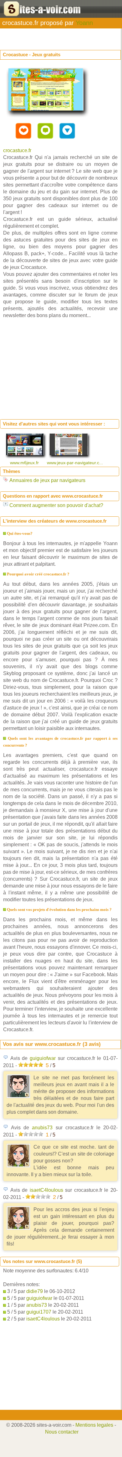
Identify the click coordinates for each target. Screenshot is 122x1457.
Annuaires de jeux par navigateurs (47, 480)
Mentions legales (94, 1425)
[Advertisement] (50, 36)
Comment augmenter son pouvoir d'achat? (56, 505)
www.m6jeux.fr (25, 462)
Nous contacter (62, 1432)
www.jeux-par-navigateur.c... (75, 462)
